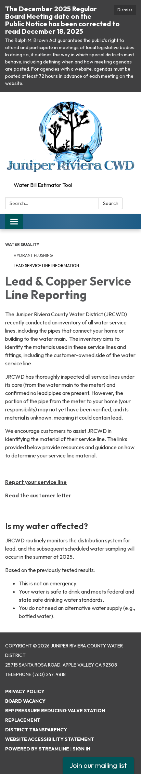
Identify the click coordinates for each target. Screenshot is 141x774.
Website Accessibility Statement (49, 739)
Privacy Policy (24, 691)
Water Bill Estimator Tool (43, 184)
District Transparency (36, 730)
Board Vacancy (25, 701)
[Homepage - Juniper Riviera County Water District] (70, 135)
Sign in (81, 749)
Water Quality (22, 244)
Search (110, 203)
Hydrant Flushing (33, 255)
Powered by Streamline (37, 749)
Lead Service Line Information (46, 265)
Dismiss (124, 9)
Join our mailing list (98, 765)
